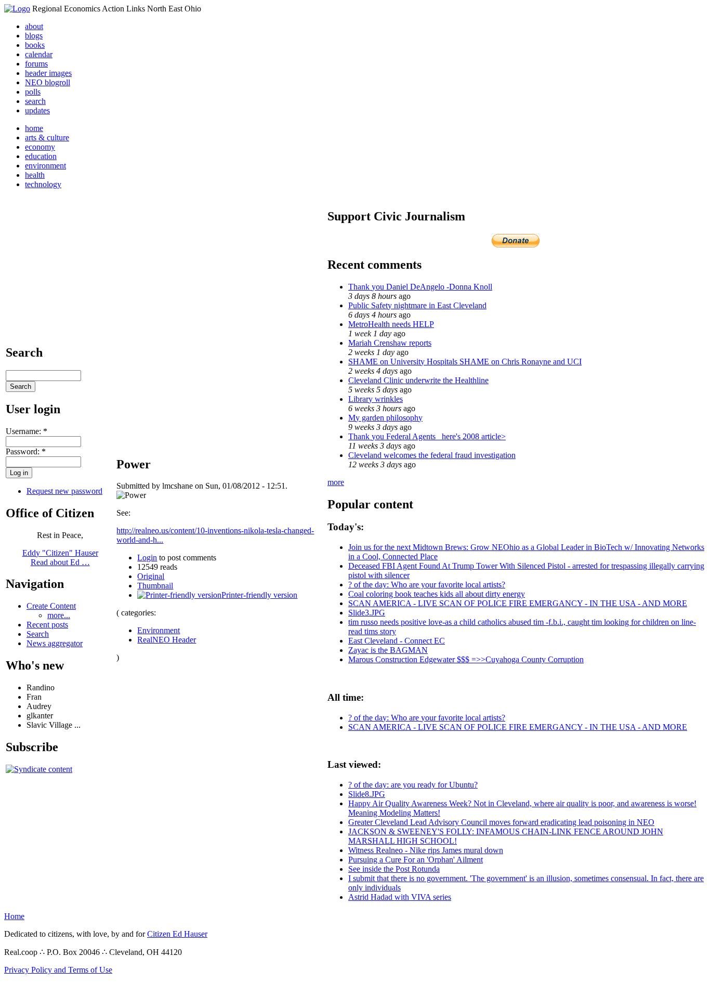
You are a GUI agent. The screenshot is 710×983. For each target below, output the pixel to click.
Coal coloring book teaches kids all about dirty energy (436, 593)
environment (45, 165)
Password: (26, 451)
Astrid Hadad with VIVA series (399, 897)
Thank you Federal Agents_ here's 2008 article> (427, 436)
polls (33, 91)
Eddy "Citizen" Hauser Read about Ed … (60, 557)
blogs (34, 35)
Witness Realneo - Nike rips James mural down (425, 850)
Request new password (64, 491)
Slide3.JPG (366, 612)
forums (36, 63)
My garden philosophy (385, 417)
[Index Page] (17, 8)
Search (38, 634)
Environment (158, 630)
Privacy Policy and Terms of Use (58, 969)
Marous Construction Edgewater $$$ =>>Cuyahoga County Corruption (466, 659)
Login (147, 557)
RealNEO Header (166, 639)
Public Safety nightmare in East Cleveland (417, 305)
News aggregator (55, 643)
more (335, 482)
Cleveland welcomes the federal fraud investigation (432, 455)
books (35, 45)
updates (37, 110)
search (35, 101)
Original (150, 576)
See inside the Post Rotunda (394, 868)
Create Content (51, 605)
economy (40, 146)
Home (14, 916)
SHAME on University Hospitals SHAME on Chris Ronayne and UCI (465, 361)
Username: (26, 431)
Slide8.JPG (366, 794)
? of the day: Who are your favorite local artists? (426, 584)
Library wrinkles (375, 399)
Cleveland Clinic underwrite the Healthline (418, 380)
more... (58, 615)
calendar (38, 54)
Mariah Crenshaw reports (389, 342)
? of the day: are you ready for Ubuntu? (413, 784)
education (41, 156)
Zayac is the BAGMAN (388, 650)
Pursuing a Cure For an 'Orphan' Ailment (415, 859)
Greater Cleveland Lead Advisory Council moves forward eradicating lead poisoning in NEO (501, 822)
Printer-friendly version (259, 595)
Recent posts (47, 624)
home (34, 128)
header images (48, 73)
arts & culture (47, 137)
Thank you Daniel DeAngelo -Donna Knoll (420, 286)
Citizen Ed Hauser (177, 933)
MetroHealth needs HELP (391, 324)
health (35, 175)
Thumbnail (155, 585)
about (34, 26)
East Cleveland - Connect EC (396, 640)
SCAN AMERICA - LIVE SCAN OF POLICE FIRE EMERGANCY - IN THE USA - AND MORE (517, 603)
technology (43, 184)
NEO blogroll (47, 82)
